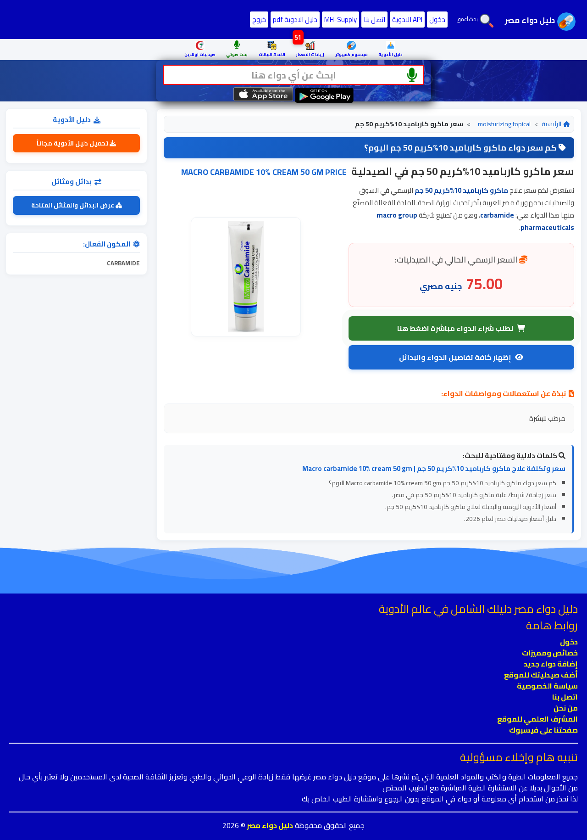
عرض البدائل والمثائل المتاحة (73, 205)
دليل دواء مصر (269, 825)
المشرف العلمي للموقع (537, 718)
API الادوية (407, 19)
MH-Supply (340, 19)
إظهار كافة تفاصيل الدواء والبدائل (455, 357)
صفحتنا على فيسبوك (543, 729)
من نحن (566, 707)
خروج (259, 19)
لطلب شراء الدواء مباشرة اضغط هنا (455, 328)
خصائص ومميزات (550, 652)
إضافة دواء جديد (551, 663)
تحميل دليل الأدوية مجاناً (73, 143)
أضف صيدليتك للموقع (541, 674)
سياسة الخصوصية (547, 685)
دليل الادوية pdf (295, 19)
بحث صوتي (237, 54)
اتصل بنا (374, 19)
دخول (437, 19)
